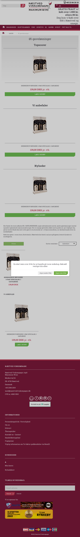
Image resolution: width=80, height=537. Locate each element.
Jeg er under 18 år (46, 273)
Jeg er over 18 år (60, 273)
